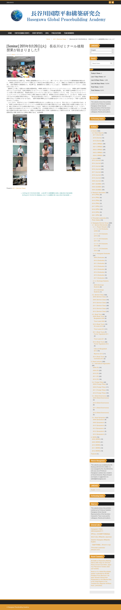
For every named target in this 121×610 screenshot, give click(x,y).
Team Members (69, 33)
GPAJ (47, 33)
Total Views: (95, 87)
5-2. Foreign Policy (97, 382)
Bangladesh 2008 (99, 318)
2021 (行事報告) (98, 146)
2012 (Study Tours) (98, 342)
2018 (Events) (97, 138)
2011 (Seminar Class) (59, 39)
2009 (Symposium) (98, 422)
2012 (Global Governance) (101, 413)
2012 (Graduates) (99, 266)
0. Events (94, 131)
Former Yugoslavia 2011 (101, 334)
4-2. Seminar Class (97, 295)
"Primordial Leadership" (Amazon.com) (98, 548)
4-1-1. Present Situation (100, 227)
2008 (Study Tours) (98, 316)
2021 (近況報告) (97, 184)
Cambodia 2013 (98, 358)
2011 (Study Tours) (98, 332)
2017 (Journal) (96, 172)
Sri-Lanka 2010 (98, 326)
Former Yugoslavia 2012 (101, 344)
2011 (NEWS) (96, 448)
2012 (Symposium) (98, 431)
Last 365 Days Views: (98, 83)
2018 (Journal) (96, 175)
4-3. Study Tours (97, 314)
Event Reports (37, 33)
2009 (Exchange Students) (99, 286)
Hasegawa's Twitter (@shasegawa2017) (97, 530)
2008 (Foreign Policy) (99, 384)
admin (13, 54)
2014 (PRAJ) (96, 197)
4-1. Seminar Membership (100, 225)
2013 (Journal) (96, 160)
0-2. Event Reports (97, 133)
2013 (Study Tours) (98, 357)
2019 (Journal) (96, 178)
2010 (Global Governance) (101, 403)
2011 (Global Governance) (101, 408)
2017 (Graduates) (99, 278)
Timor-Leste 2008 (99, 321)
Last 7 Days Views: (97, 77)
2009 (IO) (96, 370)
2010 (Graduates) (99, 260)
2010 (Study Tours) (98, 324)
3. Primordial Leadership (98, 218)
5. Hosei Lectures (96, 361)
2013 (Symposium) (98, 434)
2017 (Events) (97, 135)
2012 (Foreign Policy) (99, 393)
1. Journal (94, 158)
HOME (10, 33)
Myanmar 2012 (98, 354)
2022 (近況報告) (97, 187)
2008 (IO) (96, 367)
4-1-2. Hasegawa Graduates (101, 253)
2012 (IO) (96, 379)
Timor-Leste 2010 (99, 329)
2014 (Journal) (96, 163)
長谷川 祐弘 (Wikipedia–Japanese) (101, 537)
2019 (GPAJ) (96, 212)
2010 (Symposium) (98, 425)
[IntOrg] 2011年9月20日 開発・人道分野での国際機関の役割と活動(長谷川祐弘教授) (47, 193)
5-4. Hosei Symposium (98, 417)
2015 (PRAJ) (96, 200)
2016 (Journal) (96, 169)
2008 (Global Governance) (101, 398)
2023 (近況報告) (97, 190)
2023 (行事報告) (98, 152)
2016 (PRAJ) (96, 203)
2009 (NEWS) (96, 442)
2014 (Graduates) (99, 272)
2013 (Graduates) (99, 269)
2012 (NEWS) (96, 451)
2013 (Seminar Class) (99, 311)
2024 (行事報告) (98, 155)
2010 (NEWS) (96, 445)
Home (48, 39)
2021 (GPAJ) (96, 215)
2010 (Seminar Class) (99, 302)
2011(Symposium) (98, 428)
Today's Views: (96, 73)
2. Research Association (98, 192)
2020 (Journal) (96, 181)
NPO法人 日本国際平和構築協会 (100, 534)
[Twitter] (113, 2)
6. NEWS (93, 437)
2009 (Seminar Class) (99, 300)
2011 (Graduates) (99, 263)
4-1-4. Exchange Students (101, 281)
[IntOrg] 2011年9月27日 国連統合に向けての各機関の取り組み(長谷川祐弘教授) (46, 195)
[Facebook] (110, 2)
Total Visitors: (95, 90)
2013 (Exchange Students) (99, 291)
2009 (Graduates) (99, 257)
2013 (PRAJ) (96, 194)
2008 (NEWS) (96, 439)
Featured (94, 454)
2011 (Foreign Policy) (99, 390)
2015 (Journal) (96, 166)
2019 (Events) (97, 141)
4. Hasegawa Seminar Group (99, 223)
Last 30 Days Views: (97, 80)
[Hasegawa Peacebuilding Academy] (60, 17)
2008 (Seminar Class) (99, 297)
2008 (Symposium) (98, 419)
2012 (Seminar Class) (99, 308)
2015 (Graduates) (99, 275)
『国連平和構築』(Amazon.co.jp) (101, 545)
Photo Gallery (96, 220)
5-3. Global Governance (99, 396)
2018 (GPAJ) (96, 209)
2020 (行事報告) (98, 144)
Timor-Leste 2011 (99, 339)
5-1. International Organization (101, 363)
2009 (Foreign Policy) (99, 387)
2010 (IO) (96, 373)
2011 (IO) (96, 376)
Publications (56, 33)
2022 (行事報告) (98, 149)
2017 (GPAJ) (96, 206)
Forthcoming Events (22, 33)
